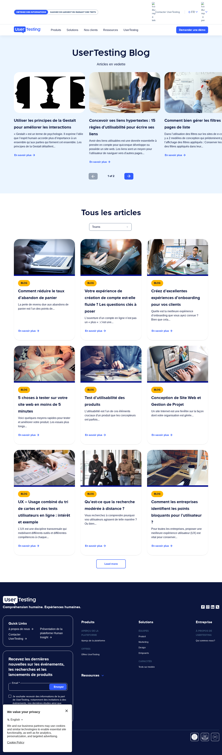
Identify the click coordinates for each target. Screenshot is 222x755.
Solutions (72, 29)
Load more (111, 563)
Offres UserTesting (90, 654)
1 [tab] (108, 176)
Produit (142, 636)
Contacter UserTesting (167, 12)
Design (142, 647)
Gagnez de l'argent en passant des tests (73, 12)
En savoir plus (23, 155)
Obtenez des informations (31, 12)
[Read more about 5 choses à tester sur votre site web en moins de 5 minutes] (44, 395)
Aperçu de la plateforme (93, 640)
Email (15, 682)
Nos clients (91, 29)
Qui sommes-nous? (205, 640)
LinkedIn (212, 607)
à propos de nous (19, 629)
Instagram (208, 607)
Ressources (110, 29)
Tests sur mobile (147, 667)
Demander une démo (192, 29)
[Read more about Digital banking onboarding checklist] (111, 289)
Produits (56, 29)
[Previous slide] (93, 176)
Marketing (143, 642)
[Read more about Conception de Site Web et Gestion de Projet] (177, 395)
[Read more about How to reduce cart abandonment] (44, 289)
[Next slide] (128, 176)
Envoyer (59, 686)
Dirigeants (144, 653)
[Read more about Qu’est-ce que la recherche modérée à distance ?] (111, 502)
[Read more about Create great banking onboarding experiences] (177, 289)
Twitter (217, 607)
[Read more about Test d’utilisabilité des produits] (111, 395)
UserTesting (130, 29)
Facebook (203, 607)
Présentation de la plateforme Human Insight (51, 633)
